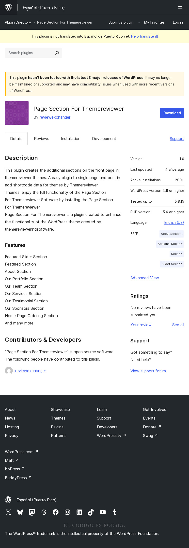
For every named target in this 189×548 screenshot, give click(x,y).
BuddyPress (18, 477)
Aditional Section (170, 244)
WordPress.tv (111, 435)
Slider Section (172, 264)
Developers (107, 426)
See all (178, 324)
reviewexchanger (55, 117)
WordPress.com (21, 451)
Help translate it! (144, 36)
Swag (150, 435)
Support (177, 138)
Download (172, 113)
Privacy (11, 435)
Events (149, 418)
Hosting (12, 426)
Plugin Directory (18, 22)
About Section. (171, 234)
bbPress (15, 468)
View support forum (148, 370)
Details (16, 138)
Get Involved (155, 409)
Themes (58, 418)
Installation (70, 138)
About (10, 409)
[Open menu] (181, 7)
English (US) (174, 222)
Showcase (60, 409)
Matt (12, 460)
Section (176, 254)
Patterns (58, 435)
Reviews (41, 138)
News (10, 418)
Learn (102, 409)
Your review (141, 324)
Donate (152, 426)
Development (104, 138)
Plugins (57, 426)
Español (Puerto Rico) (36, 499)
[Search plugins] (57, 53)
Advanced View (144, 277)
